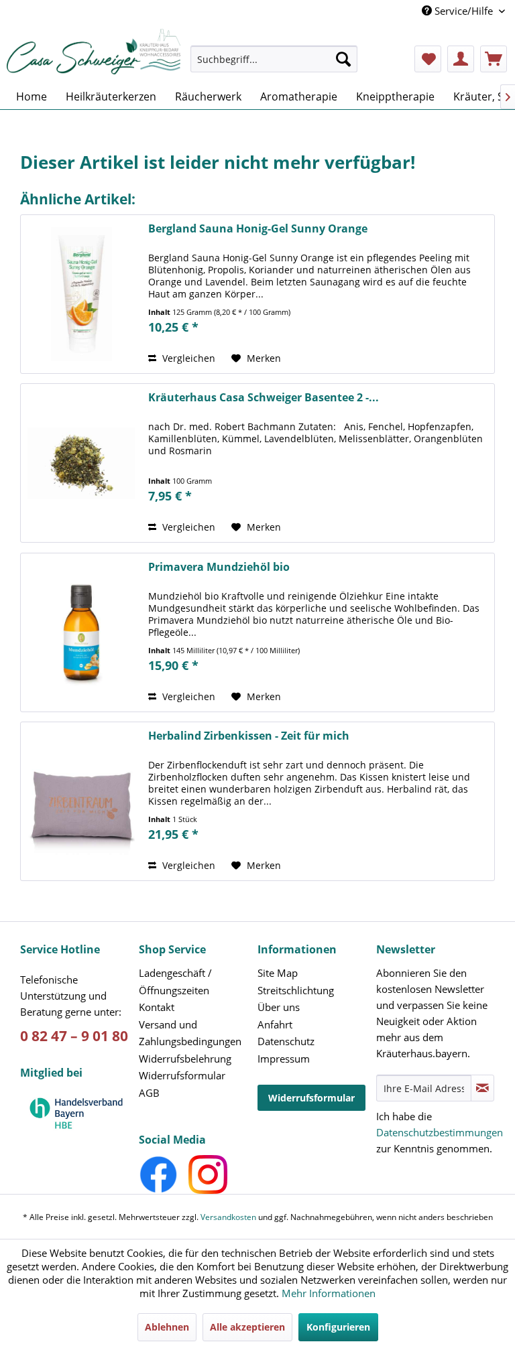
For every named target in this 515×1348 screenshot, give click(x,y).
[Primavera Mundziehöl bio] (81, 632)
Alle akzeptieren (247, 1327)
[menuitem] (274, 65)
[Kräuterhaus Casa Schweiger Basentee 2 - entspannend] (81, 463)
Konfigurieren (338, 1327)
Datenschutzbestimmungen (439, 1132)
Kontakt (156, 1007)
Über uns (279, 1007)
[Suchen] (343, 59)
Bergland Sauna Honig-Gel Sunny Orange (257, 229)
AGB (149, 1092)
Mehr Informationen (329, 1293)
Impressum (284, 1058)
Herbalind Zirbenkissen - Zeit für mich (248, 736)
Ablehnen (167, 1327)
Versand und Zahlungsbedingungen (190, 1033)
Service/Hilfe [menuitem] (464, 10)
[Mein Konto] (460, 59)
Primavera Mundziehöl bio (219, 567)
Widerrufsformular (182, 1075)
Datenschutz (286, 1041)
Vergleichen (187, 358)
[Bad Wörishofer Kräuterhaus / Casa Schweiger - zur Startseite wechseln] (93, 51)
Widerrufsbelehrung (185, 1058)
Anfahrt (275, 1024)
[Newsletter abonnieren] (482, 1088)
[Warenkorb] (493, 59)
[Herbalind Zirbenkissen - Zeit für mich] (81, 801)
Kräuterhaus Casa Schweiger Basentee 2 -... (263, 398)
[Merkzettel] (427, 59)
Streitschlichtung (296, 990)
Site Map (278, 973)
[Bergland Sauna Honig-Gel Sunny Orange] (81, 294)
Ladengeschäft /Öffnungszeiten (175, 981)
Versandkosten (228, 1217)
